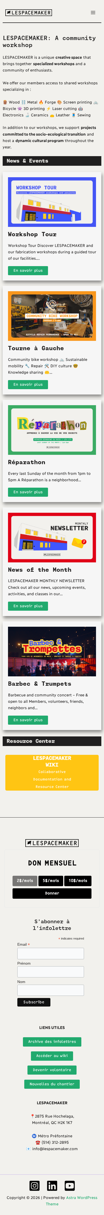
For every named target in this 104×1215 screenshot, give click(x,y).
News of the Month (39, 570)
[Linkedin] (52, 1186)
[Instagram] (34, 1186)
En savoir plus (28, 270)
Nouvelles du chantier (52, 1084)
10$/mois (78, 880)
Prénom (24, 963)
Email (23, 944)
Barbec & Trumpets (39, 684)
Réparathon (26, 462)
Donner (52, 893)
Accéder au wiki (52, 1056)
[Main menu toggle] (93, 12)
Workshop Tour (32, 234)
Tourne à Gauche (36, 348)
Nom (21, 982)
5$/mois (51, 880)
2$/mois (25, 880)
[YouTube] (69, 1186)
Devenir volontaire (52, 1070)
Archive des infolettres (52, 1041)
